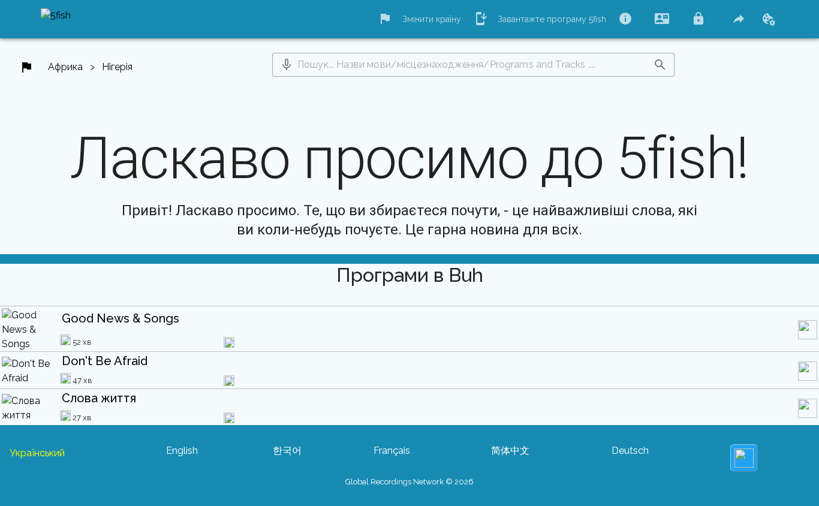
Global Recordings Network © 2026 (409, 481)
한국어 (287, 450)
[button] (286, 65)
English (182, 450)
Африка (65, 67)
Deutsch (630, 450)
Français (392, 450)
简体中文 (510, 450)
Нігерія (117, 67)
